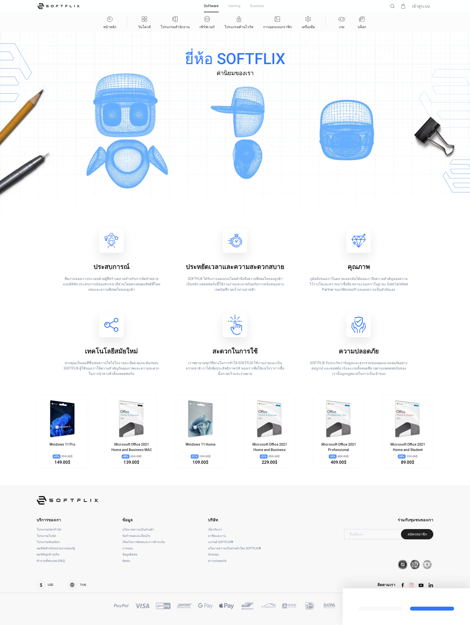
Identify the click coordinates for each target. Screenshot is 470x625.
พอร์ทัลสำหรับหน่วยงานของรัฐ (56, 548)
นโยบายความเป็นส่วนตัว (138, 529)
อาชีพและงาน (217, 536)
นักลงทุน (213, 554)
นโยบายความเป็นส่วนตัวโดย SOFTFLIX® (234, 548)
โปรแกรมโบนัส (46, 536)
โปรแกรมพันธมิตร (48, 542)
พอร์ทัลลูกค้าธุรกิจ (48, 554)
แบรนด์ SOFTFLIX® (220, 542)
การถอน (127, 548)
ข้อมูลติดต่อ (129, 554)
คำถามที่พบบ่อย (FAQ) (51, 561)
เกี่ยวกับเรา (215, 529)
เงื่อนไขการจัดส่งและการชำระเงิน (143, 542)
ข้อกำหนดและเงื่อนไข (136, 536)
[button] (392, 6)
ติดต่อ (126, 561)
